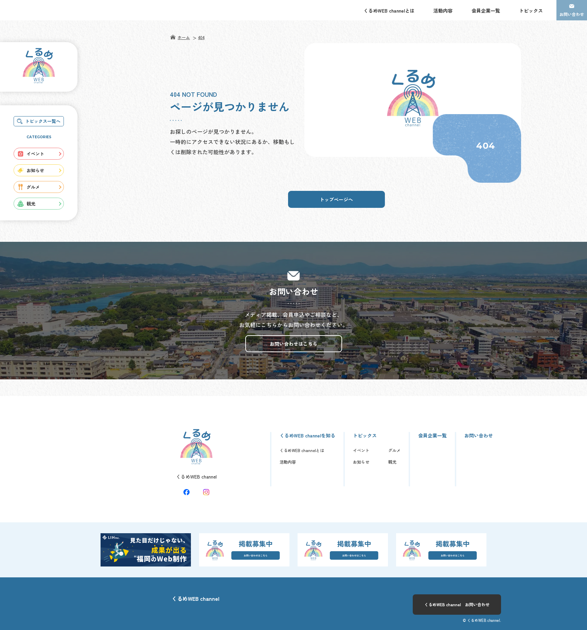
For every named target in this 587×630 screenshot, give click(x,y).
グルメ (33, 187)
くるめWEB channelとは (388, 10)
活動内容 (442, 10)
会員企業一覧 (486, 10)
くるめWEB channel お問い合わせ (457, 604)
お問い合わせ (571, 14)
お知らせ (35, 170)
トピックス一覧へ (42, 121)
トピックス (531, 10)
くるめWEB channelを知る (307, 435)
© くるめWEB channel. (482, 620)
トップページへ (336, 199)
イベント (35, 153)
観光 (30, 203)
